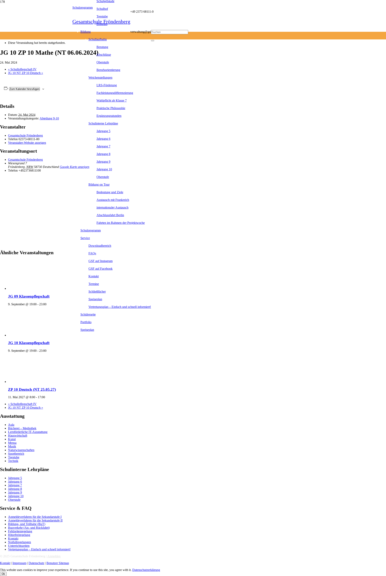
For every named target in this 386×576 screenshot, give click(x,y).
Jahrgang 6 (15, 481)
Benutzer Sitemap (57, 563)
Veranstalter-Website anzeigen (27, 142)
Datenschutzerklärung (146, 570)
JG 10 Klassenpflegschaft (28, 343)
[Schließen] (152, 40)
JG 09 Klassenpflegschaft (28, 296)
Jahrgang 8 (15, 489)
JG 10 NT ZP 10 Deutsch (25, 73)
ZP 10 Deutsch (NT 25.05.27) (32, 389)
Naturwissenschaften (21, 450)
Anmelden (54, 556)
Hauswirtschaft (17, 435)
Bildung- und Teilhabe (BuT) (26, 524)
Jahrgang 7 (15, 485)
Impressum (19, 563)
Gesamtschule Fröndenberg (25, 135)
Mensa (12, 442)
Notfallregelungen (19, 542)
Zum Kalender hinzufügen (24, 89)
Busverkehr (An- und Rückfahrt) (29, 527)
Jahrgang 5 (15, 478)
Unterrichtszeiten (19, 545)
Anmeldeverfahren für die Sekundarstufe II (35, 520)
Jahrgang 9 (15, 492)
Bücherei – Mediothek (22, 428)
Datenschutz (36, 563)
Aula (11, 424)
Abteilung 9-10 (49, 118)
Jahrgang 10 (16, 496)
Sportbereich (16, 453)
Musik (12, 446)
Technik (13, 461)
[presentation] (38, 288)
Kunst (12, 439)
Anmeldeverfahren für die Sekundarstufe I (35, 516)
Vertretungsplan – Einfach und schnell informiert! (39, 549)
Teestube (13, 457)
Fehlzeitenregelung (20, 531)
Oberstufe (14, 499)
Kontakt (13, 538)
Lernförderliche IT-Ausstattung (27, 432)
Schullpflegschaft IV (22, 69)
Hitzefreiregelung (19, 535)
